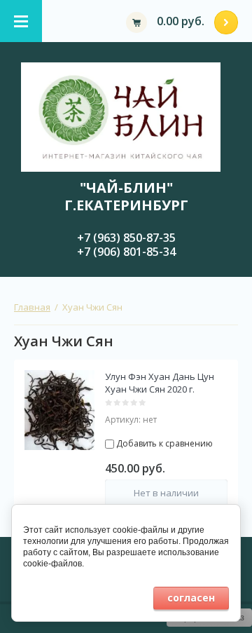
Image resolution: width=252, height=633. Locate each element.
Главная (32, 307)
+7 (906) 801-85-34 (126, 251)
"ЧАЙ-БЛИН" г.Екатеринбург (126, 196)
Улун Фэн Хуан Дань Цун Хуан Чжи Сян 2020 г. (159, 382)
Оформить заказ (226, 22)
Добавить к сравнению (163, 443)
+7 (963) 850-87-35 (126, 237)
